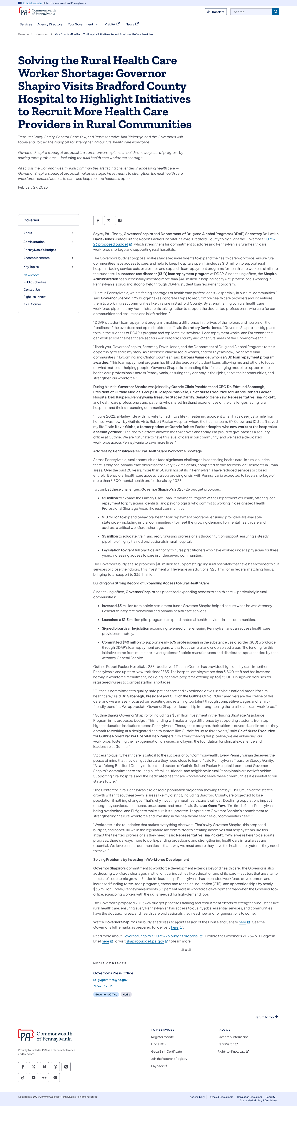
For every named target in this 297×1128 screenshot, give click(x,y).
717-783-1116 (102, 986)
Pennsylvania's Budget (39, 250)
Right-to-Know (34, 297)
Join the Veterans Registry (169, 1058)
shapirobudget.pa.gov (147, 941)
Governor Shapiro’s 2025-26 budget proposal (162, 936)
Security (270, 1096)
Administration (34, 242)
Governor (31, 220)
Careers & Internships (233, 1037)
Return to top (264, 1017)
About (27, 233)
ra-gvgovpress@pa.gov (110, 980)
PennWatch (226, 1044)
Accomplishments (36, 258)
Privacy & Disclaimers (221, 1096)
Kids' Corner (32, 304)
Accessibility (197, 1096)
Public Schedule (34, 282)
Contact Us (31, 289)
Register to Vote (162, 1037)
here (245, 922)
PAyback (157, 1066)
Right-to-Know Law (231, 1051)
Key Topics (31, 267)
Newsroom (31, 275)
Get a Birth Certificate (166, 1051)
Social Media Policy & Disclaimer (258, 1100)
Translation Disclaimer (249, 1096)
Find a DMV (159, 1044)
